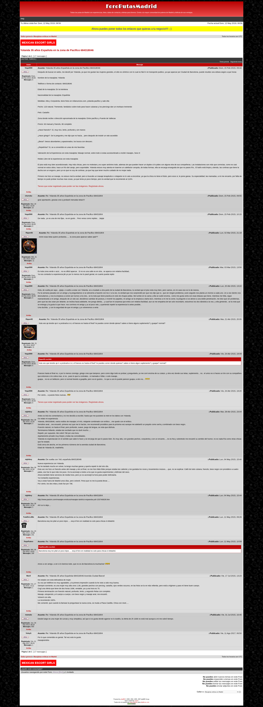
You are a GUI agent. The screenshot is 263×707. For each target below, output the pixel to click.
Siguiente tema (236, 62)
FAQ (22, 19)
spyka (136, 700)
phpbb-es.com (145, 702)
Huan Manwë (133, 702)
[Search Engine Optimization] (131, 704)
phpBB (123, 699)
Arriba (28, 192)
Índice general (26, 36)
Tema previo (224, 62)
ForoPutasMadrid (131, 6)
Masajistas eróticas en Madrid (45, 36)
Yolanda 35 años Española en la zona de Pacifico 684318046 (57, 50)
